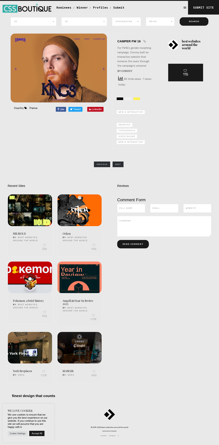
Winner (82, 7)
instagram (112, 435)
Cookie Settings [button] (17, 433)
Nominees (64, 7)
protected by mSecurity (109, 431)
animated (124, 125)
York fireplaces (22, 371)
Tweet (77, 109)
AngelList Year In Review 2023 (78, 302)
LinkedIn (96, 109)
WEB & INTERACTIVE (130, 142)
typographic (127, 130)
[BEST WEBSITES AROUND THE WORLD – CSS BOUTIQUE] (27, 5)
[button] (33, 21)
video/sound (126, 136)
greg (21, 375)
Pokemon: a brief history (28, 300)
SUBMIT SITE (203, 7)
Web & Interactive (130, 112)
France (33, 108)
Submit (119, 7)
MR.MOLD (19, 233)
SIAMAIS (68, 371)
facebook (103, 435)
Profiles (100, 7)
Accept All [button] (37, 433)
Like (61, 109)
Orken (67, 233)
